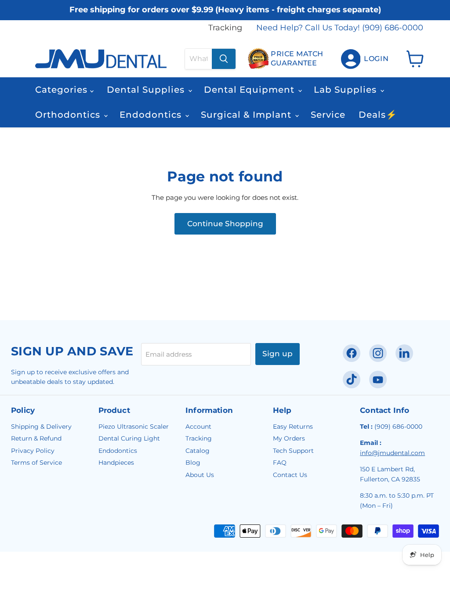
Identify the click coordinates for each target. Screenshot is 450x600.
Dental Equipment (250, 89)
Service (328, 114)
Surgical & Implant (247, 114)
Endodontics (152, 114)
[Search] (224, 59)
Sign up (277, 353)
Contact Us (290, 475)
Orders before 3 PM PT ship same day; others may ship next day (225, 18)
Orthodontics (69, 114)
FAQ (280, 462)
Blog (192, 462)
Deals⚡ (378, 114)
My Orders (289, 438)
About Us (199, 475)
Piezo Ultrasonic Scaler (133, 426)
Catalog (197, 451)
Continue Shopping (225, 223)
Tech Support (293, 451)
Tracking (225, 28)
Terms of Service (36, 462)
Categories (62, 89)
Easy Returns (293, 426)
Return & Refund (36, 438)
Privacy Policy (32, 451)
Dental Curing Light (129, 438)
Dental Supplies (147, 89)
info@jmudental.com (392, 453)
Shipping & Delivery (41, 426)
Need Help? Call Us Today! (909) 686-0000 (339, 28)
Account (198, 426)
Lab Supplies (346, 89)
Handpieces (116, 462)
